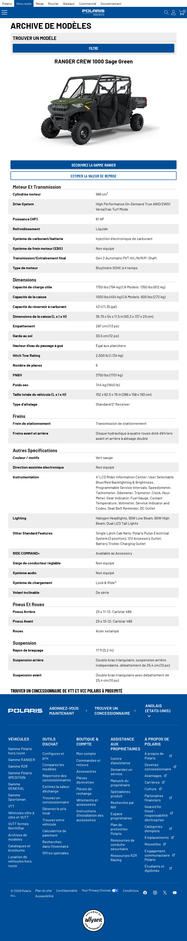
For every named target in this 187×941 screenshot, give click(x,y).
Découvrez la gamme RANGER (94, 164)
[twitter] (165, 893)
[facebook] (145, 893)
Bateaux (69, 3)
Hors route (23, 3)
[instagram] (155, 893)
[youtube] (175, 893)
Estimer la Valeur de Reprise (94, 175)
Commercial (87, 3)
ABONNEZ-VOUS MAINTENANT (64, 711)
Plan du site (43, 890)
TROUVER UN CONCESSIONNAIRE (112, 711)
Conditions (131, 890)
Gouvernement (111, 3)
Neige (40, 3)
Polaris (7, 3)
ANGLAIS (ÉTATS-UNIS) (157, 708)
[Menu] (4, 12)
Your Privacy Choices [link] (96, 890)
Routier (53, 3)
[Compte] (173, 12)
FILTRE (93, 48)
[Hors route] (94, 12)
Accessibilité (44, 896)
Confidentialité (66, 890)
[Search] (166, 12)
